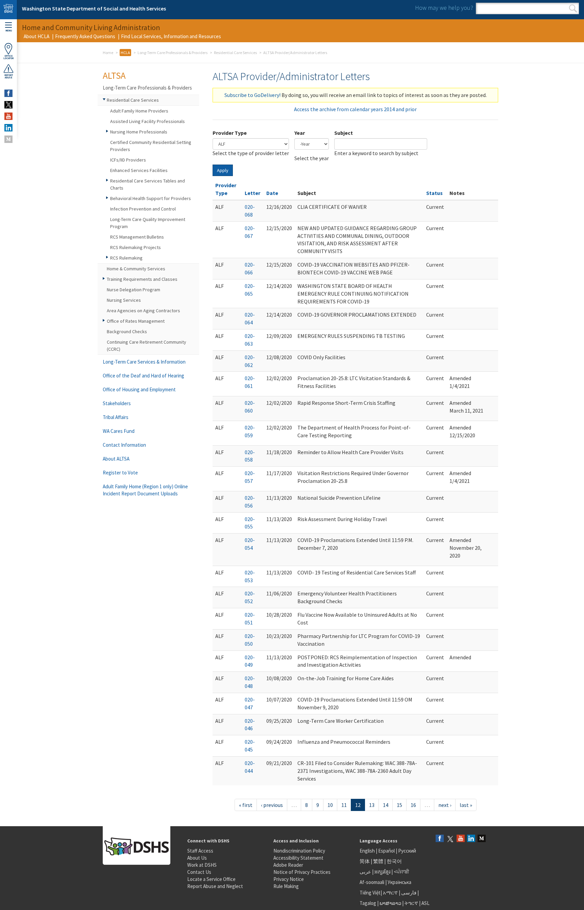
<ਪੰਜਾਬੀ (401, 871)
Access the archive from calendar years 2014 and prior (355, 109)
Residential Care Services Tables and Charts (147, 184)
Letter (252, 193)
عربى (365, 871)
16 (413, 805)
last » (466, 805)
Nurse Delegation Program (133, 290)
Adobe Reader (288, 865)
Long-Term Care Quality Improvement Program (147, 222)
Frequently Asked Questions (85, 36)
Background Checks (127, 331)
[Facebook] (439, 839)
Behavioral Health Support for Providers (150, 198)
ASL (425, 903)
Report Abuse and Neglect (215, 886)
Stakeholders (117, 403)
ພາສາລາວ (390, 903)
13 (371, 805)
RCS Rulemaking (126, 258)
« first (245, 805)
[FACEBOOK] (8, 93)
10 (330, 805)
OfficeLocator (8, 57)
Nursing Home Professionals (138, 132)
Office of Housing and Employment (139, 389)
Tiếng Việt (370, 892)
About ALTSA (116, 459)
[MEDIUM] (8, 139)
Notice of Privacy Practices (302, 872)
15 (399, 805)
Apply (222, 170)
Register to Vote (120, 472)
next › (444, 805)
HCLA (125, 52)
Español (386, 850)
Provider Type (230, 132)
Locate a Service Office (211, 879)
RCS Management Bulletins (137, 237)
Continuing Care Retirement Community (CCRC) (146, 345)
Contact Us (199, 872)
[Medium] (481, 839)
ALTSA (114, 75)
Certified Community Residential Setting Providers (150, 145)
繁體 (378, 861)
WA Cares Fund (119, 431)
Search (573, 8)
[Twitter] (450, 839)
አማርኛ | (391, 892)
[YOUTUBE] (8, 116)
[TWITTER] (8, 104)
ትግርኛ (411, 903)
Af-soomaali (372, 882)
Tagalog (368, 903)
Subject (343, 132)
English (368, 850)
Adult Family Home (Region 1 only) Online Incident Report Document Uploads (145, 490)
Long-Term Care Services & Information (144, 362)
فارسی (408, 892)
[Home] (8, 9)
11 (344, 805)
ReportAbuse (8, 76)
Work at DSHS (202, 865)
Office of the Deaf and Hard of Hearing (143, 375)
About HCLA (36, 36)
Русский (407, 850)
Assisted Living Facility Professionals (147, 121)
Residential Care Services (235, 52)
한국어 (394, 861)
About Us (197, 858)
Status (434, 193)
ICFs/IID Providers (128, 160)
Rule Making (286, 886)
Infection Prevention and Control (143, 209)
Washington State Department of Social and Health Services (94, 8)
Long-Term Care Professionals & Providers (173, 52)
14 (385, 805)
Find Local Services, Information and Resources (171, 36)
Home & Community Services (136, 269)
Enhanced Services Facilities (139, 170)
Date (272, 193)
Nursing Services (124, 300)
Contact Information (124, 445)
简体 (365, 861)
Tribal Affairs (115, 417)
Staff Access (200, 850)
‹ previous (272, 805)
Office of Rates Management (136, 321)
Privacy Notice (288, 879)
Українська (399, 882)
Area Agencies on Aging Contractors (143, 311)
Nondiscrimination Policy (299, 850)
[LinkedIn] (471, 839)
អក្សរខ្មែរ (382, 871)
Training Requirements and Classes (142, 279)
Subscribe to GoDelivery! (252, 95)
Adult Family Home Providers (139, 111)
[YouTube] (460, 839)
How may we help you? (444, 7)
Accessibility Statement (298, 858)
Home (108, 52)
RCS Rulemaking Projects (135, 247)
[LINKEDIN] (8, 127)
